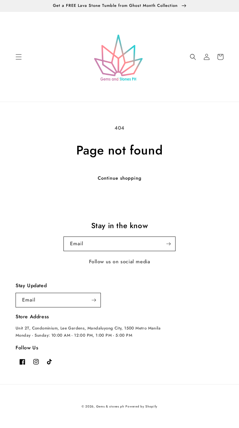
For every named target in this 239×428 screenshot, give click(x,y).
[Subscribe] (168, 244)
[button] (19, 57)
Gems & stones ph (110, 406)
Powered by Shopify (141, 406)
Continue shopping (120, 178)
